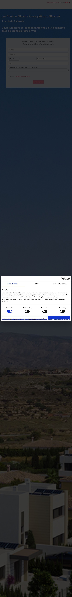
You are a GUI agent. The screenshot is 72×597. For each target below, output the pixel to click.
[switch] (27, 311)
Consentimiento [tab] (12, 283)
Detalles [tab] (36, 283)
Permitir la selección (36, 319)
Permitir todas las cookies (59, 319)
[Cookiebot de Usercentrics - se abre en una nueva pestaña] (62, 278)
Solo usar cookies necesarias (14, 319)
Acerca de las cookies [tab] (59, 283)
